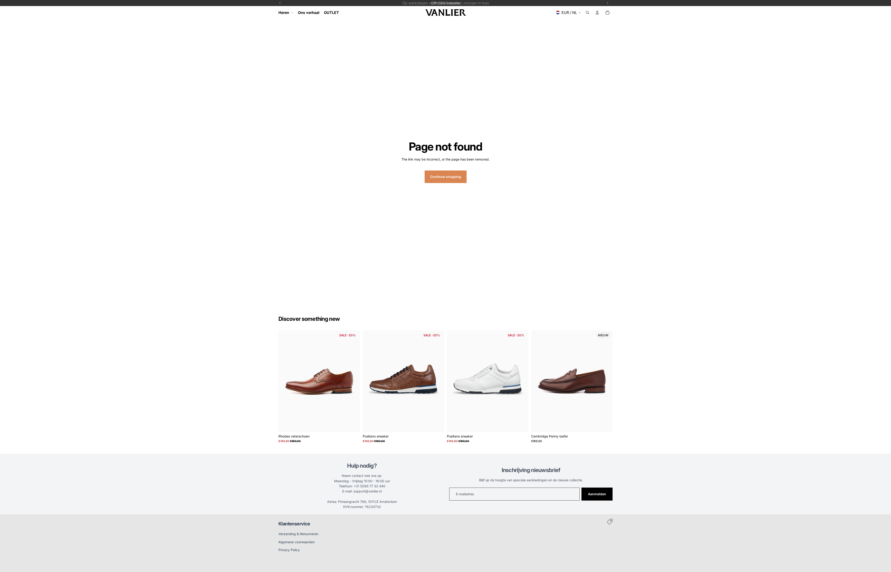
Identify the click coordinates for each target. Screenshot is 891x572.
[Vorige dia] (285, 381)
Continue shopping (445, 177)
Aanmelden (597, 494)
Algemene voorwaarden (296, 542)
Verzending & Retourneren (298, 534)
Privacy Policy (289, 550)
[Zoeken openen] (587, 12)
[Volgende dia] (353, 381)
